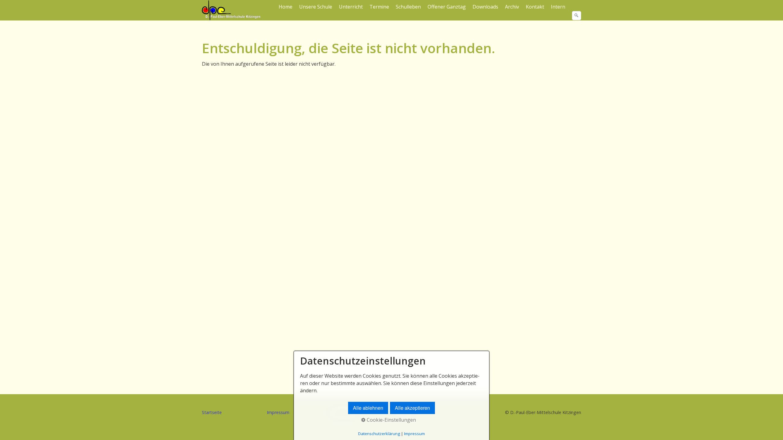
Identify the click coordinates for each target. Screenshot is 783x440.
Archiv (512, 6)
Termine (379, 6)
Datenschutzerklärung (379, 433)
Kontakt (535, 6)
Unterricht (351, 6)
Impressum (278, 412)
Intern (558, 6)
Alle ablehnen (368, 407)
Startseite (212, 412)
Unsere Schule (315, 6)
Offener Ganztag (447, 6)
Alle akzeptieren (412, 407)
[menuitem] (286, 6)
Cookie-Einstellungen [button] (391, 419)
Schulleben (408, 6)
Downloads (485, 6)
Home (285, 6)
